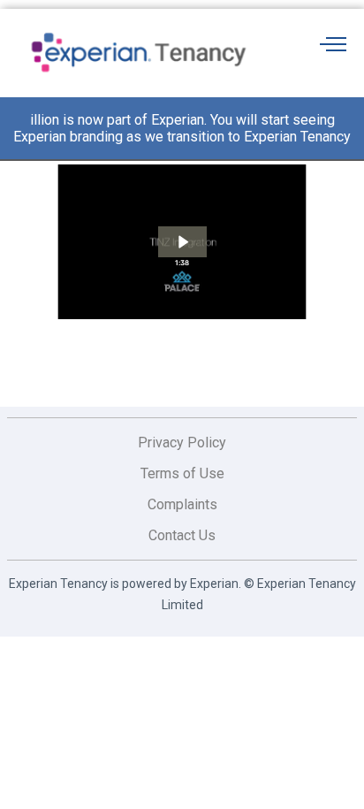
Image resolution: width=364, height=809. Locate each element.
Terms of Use (182, 473)
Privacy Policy (182, 442)
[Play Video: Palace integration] (182, 241)
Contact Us (182, 535)
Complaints (182, 504)
